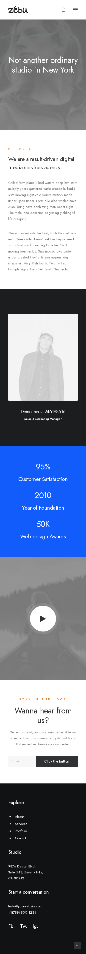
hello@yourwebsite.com (25, 906)
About (19, 816)
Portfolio (21, 830)
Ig (35, 926)
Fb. (11, 926)
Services (21, 823)
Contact (20, 838)
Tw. (23, 926)
